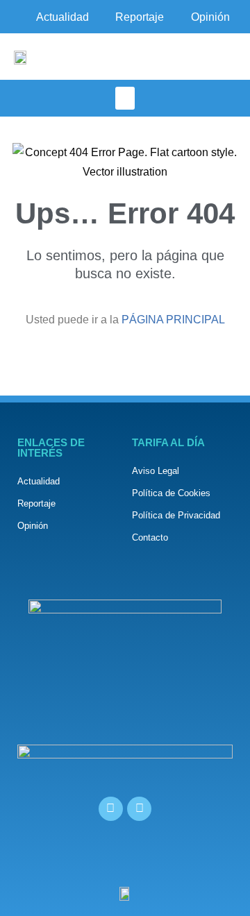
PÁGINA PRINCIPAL (173, 319)
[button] (125, 98)
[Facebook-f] (111, 809)
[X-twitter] (139, 809)
